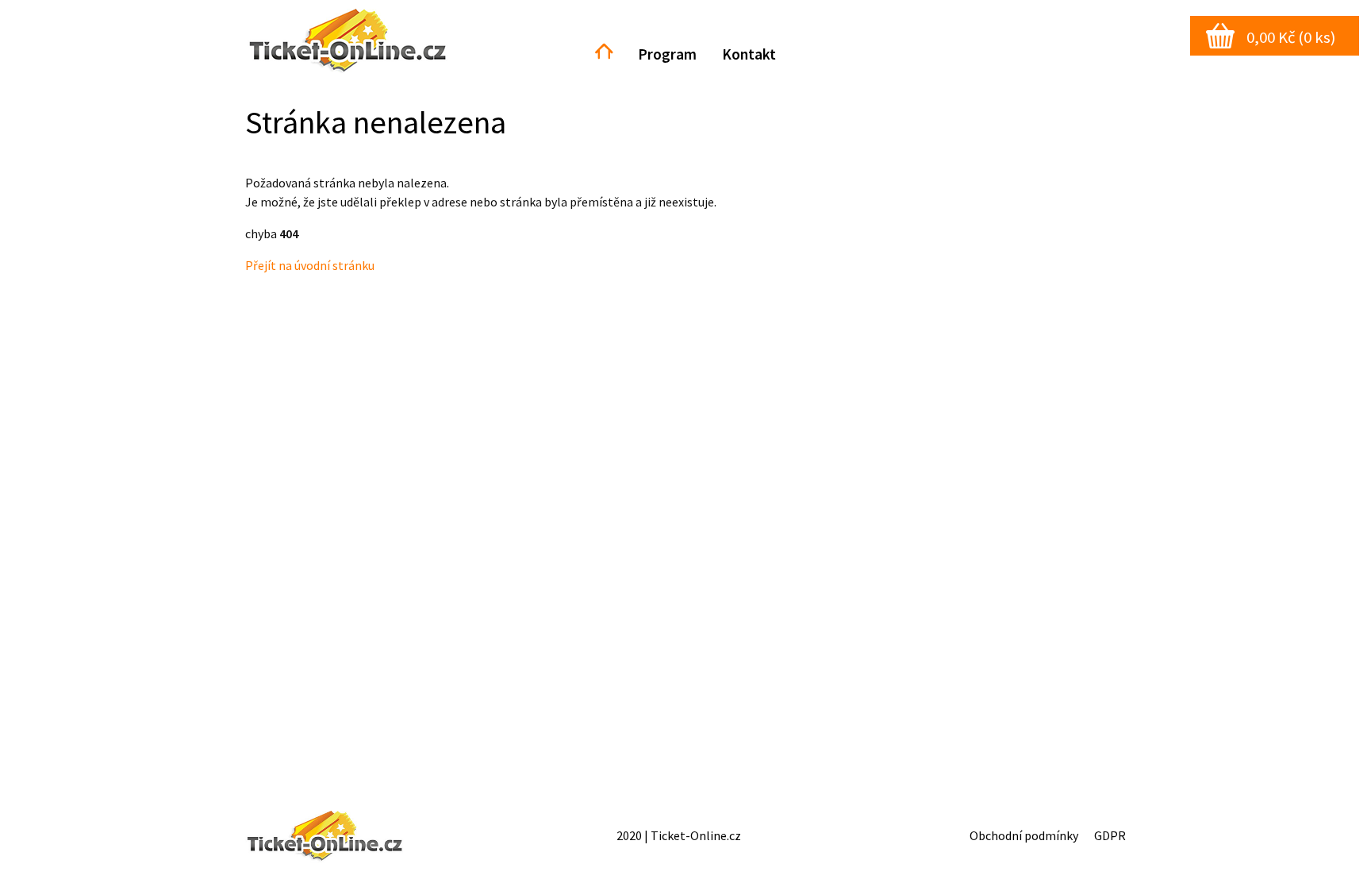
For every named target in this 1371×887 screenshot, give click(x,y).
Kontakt (749, 54)
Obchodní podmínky (1024, 835)
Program (667, 54)
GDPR (1110, 835)
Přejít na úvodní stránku (309, 265)
